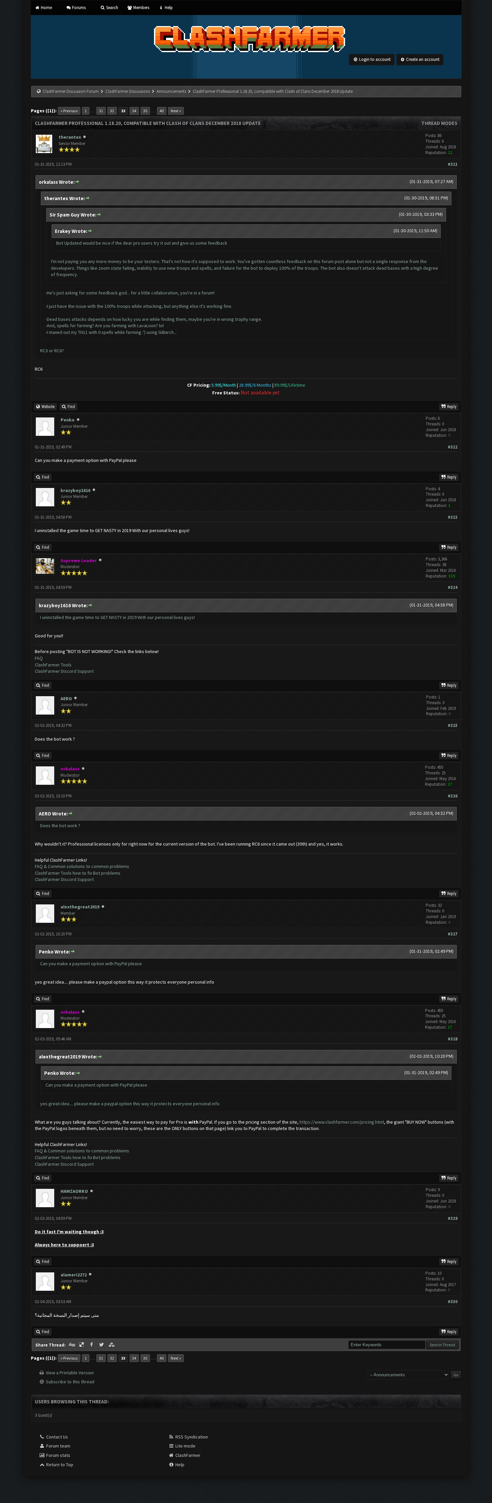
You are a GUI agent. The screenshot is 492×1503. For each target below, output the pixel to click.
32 (112, 110)
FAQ (39, 658)
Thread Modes (439, 123)
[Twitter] (102, 1345)
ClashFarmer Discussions (128, 91)
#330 (453, 1301)
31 (101, 110)
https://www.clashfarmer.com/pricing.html (342, 1122)
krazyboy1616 (75, 490)
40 (162, 110)
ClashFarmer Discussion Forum (71, 91)
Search (111, 7)
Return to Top (59, 1465)
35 (145, 110)
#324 (453, 587)
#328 (453, 1039)
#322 (453, 447)
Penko (68, 420)
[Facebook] (92, 1345)
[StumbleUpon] (112, 1345)
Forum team (57, 1446)
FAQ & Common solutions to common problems (82, 866)
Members (140, 7)
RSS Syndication (191, 1437)
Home (46, 7)
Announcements (171, 91)
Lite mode (184, 1446)
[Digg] (73, 1345)
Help (168, 7)
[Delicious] (82, 1345)
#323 (453, 517)
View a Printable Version (70, 1373)
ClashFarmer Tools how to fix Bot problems (77, 873)
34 (134, 110)
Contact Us (56, 1437)
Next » (176, 110)
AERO (66, 699)
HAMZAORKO (74, 1191)
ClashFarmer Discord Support (64, 671)
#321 (453, 164)
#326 (453, 796)
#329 (453, 1218)
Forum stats (57, 1455)
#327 (453, 934)
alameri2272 (74, 1275)
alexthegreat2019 (80, 907)
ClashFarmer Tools (53, 665)
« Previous (69, 110)
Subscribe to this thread (70, 1382)
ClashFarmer (187, 1455)
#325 (453, 725)
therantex (70, 137)
